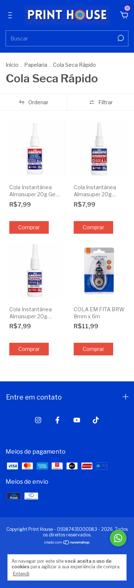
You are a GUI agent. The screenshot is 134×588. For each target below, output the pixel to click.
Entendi (21, 573)
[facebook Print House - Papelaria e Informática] (57, 420)
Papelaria (35, 65)
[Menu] (11, 16)
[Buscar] (120, 38)
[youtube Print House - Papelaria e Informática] (76, 420)
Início (12, 65)
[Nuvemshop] (67, 542)
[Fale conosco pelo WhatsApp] (118, 538)
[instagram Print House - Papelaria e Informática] (38, 420)
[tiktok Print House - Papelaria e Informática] (95, 420)
